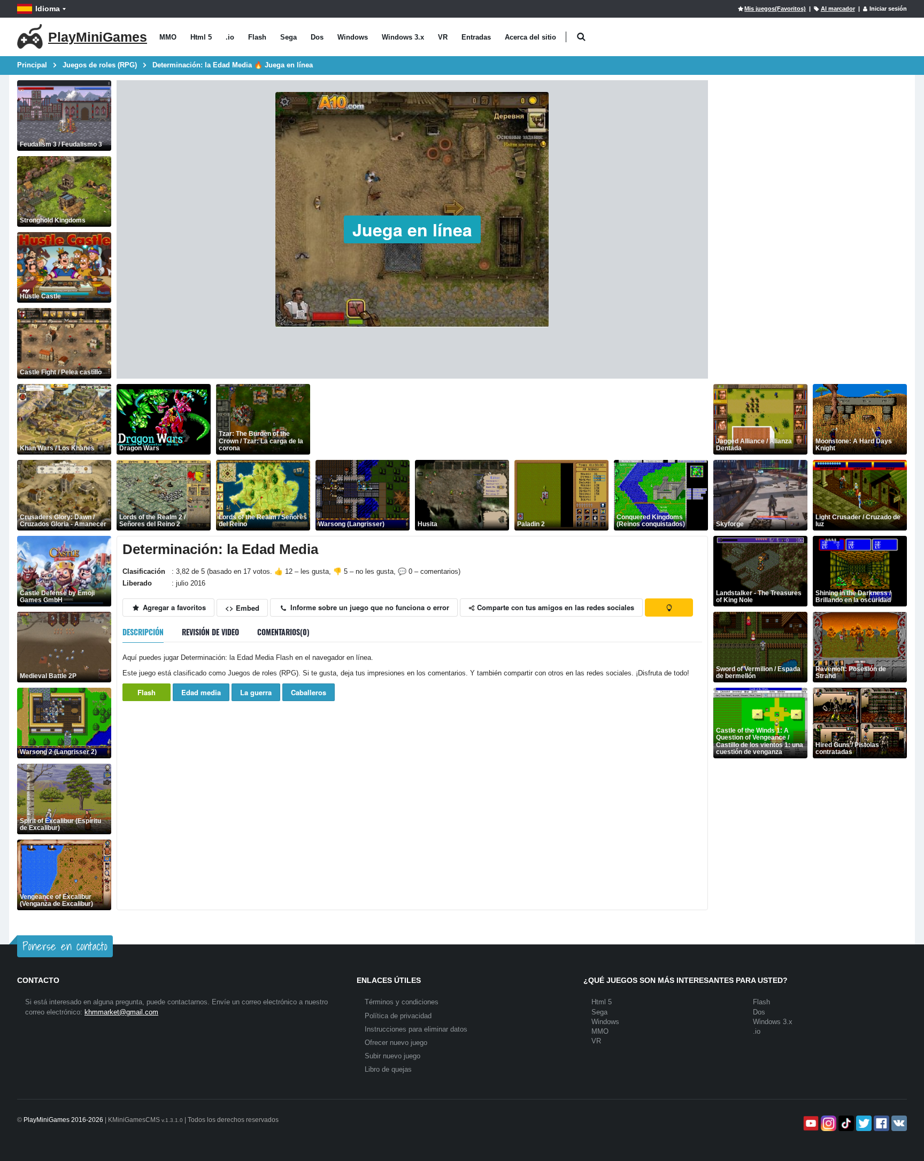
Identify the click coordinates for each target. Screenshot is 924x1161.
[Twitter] (863, 1123)
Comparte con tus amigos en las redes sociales (554, 607)
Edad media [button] (201, 692)
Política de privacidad (398, 1016)
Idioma (47, 8)
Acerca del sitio (530, 37)
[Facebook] (880, 1123)
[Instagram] (827, 1123)
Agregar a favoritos (173, 607)
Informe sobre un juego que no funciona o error (368, 607)
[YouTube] (810, 1123)
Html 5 (201, 37)
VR (443, 37)
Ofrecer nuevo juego (396, 1043)
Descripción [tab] (143, 631)
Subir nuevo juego (392, 1056)
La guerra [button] (256, 692)
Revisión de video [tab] (210, 631)
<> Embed (242, 608)
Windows (352, 37)
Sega (288, 37)
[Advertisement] (510, 419)
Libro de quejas (388, 1069)
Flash (257, 37)
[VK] (898, 1123)
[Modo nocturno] (669, 607)
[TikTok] (845, 1123)
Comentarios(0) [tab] (283, 631)
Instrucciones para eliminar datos (416, 1029)
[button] (581, 37)
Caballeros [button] (308, 692)
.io (230, 37)
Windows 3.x (403, 37)
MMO (167, 37)
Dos (317, 37)
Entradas (476, 37)
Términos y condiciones (401, 1002)
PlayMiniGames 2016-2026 (63, 1120)
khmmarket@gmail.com (121, 1012)
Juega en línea (412, 229)
